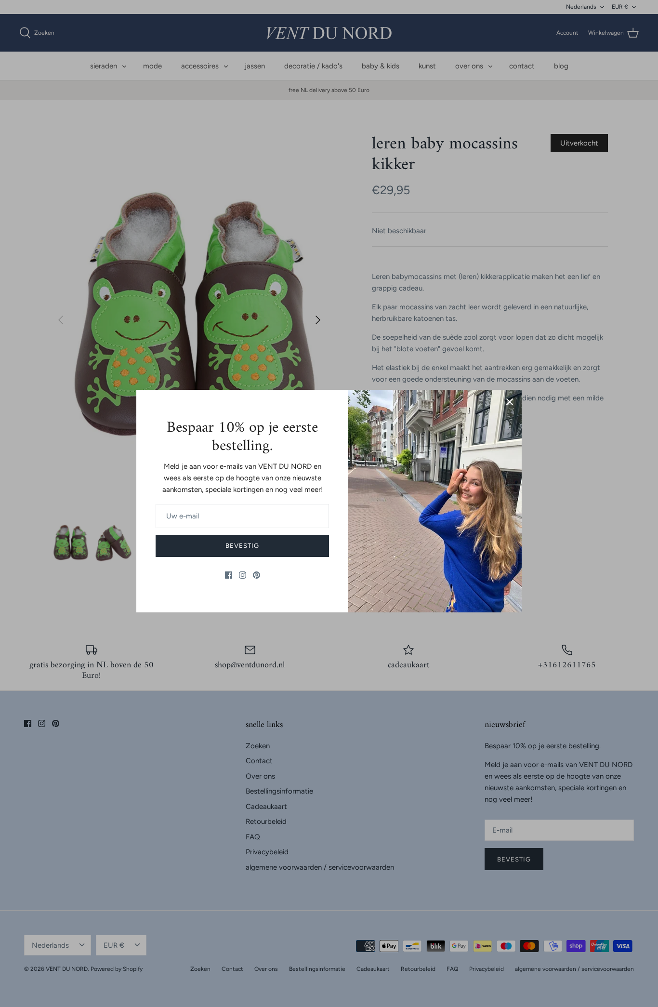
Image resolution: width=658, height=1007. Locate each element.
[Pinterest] (256, 575)
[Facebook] (228, 575)
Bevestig (242, 545)
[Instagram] (242, 575)
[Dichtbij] (509, 401)
